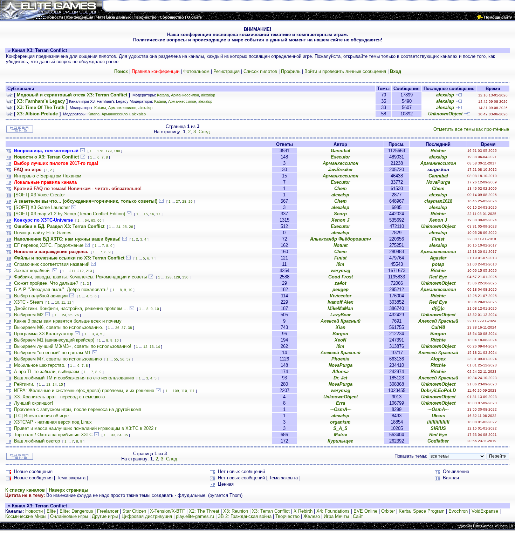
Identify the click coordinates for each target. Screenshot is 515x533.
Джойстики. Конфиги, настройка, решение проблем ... (71, 308)
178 (100, 151)
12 (69, 302)
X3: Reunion (235, 511)
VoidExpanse (485, 511)
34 (119, 435)
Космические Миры (25, 516)
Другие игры (105, 516)
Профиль (291, 71)
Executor (340, 157)
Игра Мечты (336, 516)
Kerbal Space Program (422, 511)
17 (158, 214)
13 (152, 347)
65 (93, 220)
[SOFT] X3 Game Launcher (42, 207)
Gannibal (340, 150)
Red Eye (438, 276)
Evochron (458, 511)
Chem (340, 188)
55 (116, 359)
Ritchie (438, 150)
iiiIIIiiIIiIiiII (438, 422)
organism (340, 422)
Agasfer (438, 258)
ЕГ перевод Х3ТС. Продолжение (48, 245)
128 (168, 277)
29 (190, 201)
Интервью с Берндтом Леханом (47, 175)
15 (146, 214)
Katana (163, 95)
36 (117, 328)
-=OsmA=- (340, 409)
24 (118, 227)
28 (184, 201)
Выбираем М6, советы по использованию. (58, 327)
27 (178, 201)
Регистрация (226, 71)
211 (72, 271)
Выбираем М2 (28, 314)
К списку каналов (25, 490)
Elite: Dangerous (76, 511)
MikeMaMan (340, 308)
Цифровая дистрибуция (147, 516)
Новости (34, 511)
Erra (340, 403)
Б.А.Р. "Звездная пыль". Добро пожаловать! (61, 289)
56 (122, 359)
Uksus (438, 415)
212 (80, 271)
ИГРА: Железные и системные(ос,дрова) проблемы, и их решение (84, 390)
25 (125, 227)
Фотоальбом (196, 71)
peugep (340, 289)
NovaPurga (438, 182)
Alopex (438, 359)
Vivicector (340, 295)
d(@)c (438, 308)
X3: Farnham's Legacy (41, 101)
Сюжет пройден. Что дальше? (46, 283)
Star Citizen (134, 511)
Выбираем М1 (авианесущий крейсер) (54, 340)
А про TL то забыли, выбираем (46, 371)
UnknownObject (445, 113)
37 (124, 328)
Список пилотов (260, 71)
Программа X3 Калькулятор (43, 333)
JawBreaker (340, 169)
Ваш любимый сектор (37, 441)
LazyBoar (340, 314)
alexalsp (208, 95)
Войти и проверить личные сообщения (345, 71)
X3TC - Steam (28, 302)
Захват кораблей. (32, 270)
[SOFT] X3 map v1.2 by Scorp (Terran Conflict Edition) (69, 213)
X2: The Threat (204, 511)
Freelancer (107, 511)
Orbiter (388, 511)
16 (152, 214)
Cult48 (438, 327)
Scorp (340, 213)
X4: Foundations (333, 511)
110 (184, 391)
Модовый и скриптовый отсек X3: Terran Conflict (72, 94)
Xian (340, 327)
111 (192, 391)
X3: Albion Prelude (37, 113)
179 (108, 151)
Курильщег (340, 441)
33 (113, 435)
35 (126, 435)
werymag (340, 270)
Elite (51, 511)
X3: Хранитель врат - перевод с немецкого (59, 396)
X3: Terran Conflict (271, 511)
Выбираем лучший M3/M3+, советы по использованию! (72, 346)
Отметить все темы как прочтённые (471, 129)
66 (99, 220)
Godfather (438, 441)
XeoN (340, 340)
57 (128, 359)
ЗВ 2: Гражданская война (245, 516)
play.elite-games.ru (195, 516)
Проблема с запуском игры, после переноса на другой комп (77, 409)
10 (130, 290)
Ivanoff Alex (340, 302)
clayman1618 (438, 201)
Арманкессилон (185, 95)
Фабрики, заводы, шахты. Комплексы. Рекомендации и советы (80, 276)
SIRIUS (438, 428)
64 (87, 220)
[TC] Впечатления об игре (41, 415)
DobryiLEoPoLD (438, 390)
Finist (438, 239)
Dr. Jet (340, 377)
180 (117, 151)
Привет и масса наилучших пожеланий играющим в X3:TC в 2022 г (85, 428)
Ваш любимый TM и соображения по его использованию (74, 377)
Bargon (340, 333)
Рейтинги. (24, 384)
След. (205, 131)
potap (438, 264)
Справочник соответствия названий (51, 264)
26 (131, 227)
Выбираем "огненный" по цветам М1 (52, 352)
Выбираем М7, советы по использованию (58, 359)
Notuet (341, 245)
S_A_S (340, 428)
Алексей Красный (340, 321)
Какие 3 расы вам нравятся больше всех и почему (68, 321)
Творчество (287, 516)
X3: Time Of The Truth (40, 107)
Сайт (358, 516)
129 (177, 277)
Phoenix (340, 359)
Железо (311, 516)
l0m (340, 264)
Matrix (340, 434)
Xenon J (340, 220)
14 (158, 347)
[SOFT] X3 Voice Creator (39, 194)
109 (176, 391)
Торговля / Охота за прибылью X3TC (53, 434)
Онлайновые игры (69, 516)
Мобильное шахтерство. (40, 365)
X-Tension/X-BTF (167, 511)
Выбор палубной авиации (41, 295)
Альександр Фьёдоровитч (340, 239)
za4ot (340, 283)
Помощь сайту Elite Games (42, 232)
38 (130, 328)
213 (89, 271)
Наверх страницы (68, 490)
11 (63, 302)
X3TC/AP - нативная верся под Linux (53, 422)
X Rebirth (303, 511)
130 (185, 277)
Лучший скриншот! (33, 403)
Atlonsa (340, 371)
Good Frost (340, 276)
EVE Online (365, 511)
